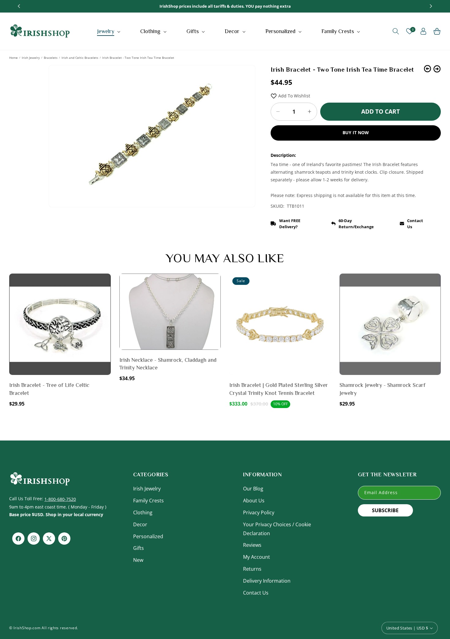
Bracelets (51, 57)
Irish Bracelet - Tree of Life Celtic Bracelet (49, 389)
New (138, 560)
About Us (253, 500)
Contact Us (255, 592)
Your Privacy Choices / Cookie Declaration (277, 529)
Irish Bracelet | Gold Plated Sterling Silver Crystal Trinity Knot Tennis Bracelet (278, 389)
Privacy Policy (258, 512)
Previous (427, 69)
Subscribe (385, 510)
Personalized (148, 536)
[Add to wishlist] (105, 282)
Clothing (142, 512)
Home (13, 57)
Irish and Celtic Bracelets (80, 57)
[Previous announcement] (19, 6)
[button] (109, 31)
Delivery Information (267, 580)
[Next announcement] (431, 6)
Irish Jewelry (31, 57)
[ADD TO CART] (105, 295)
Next (437, 69)
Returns (252, 568)
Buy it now (356, 132)
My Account (256, 557)
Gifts (138, 548)
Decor (140, 524)
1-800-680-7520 (60, 499)
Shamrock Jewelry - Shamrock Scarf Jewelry (382, 389)
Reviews (252, 545)
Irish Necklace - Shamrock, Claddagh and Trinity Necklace (167, 364)
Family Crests (148, 500)
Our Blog (253, 488)
